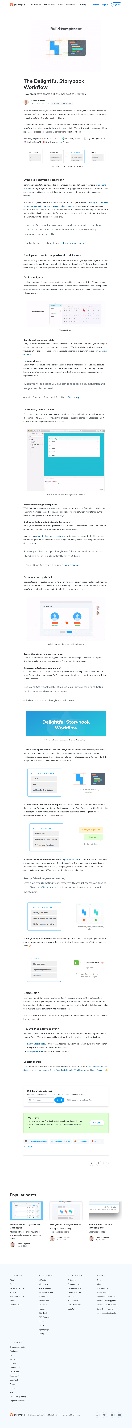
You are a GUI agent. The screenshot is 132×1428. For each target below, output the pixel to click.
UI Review (43, 1305)
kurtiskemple (67, 1070)
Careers (13, 1284)
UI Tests (42, 1280)
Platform (34, 4)
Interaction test (45, 1288)
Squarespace (71, 565)
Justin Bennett (97, 1070)
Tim (96, 350)
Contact (95, 4)
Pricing (83, 4)
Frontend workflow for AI (107, 1305)
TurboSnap (43, 1296)
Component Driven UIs (106, 1296)
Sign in (105, 4)
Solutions (48, 4)
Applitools (14, 1351)
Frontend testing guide (106, 1300)
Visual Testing (103, 1292)
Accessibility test (46, 1292)
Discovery (73, 397)
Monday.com (73, 1300)
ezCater (71, 1309)
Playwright (43, 1321)
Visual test (43, 1284)
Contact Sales (16, 1305)
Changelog (101, 1284)
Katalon (13, 1363)
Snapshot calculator (105, 1309)
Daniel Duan (55, 1070)
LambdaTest (15, 1367)
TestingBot (14, 1376)
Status (12, 1300)
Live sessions (102, 1288)
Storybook (43, 1313)
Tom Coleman (93, 1066)
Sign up (116, 4)
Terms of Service (17, 1288)
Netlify (70, 1296)
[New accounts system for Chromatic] (26, 1210)
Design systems (74, 1288)
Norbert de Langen (40, 1070)
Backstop (14, 1384)
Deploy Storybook (70, 859)
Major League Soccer (74, 243)
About (12, 1280)
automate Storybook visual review (50, 536)
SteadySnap (44, 1300)
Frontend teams (74, 1284)
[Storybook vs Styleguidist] (66, 1210)
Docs (60, 4)
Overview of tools (17, 1347)
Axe (11, 1392)
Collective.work (74, 1305)
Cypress (42, 1325)
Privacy (13, 1292)
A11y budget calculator (107, 1313)
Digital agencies (74, 1292)
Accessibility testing (18, 1396)
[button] (91, 1163)
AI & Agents (44, 1317)
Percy (12, 1355)
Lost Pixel (14, 1380)
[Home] (17, 4)
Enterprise (72, 1280)
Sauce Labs (14, 1359)
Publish (42, 1309)
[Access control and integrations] (105, 1210)
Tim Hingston (80, 1070)
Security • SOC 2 (17, 1296)
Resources (70, 4)
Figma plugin (44, 1329)
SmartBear (14, 1372)
